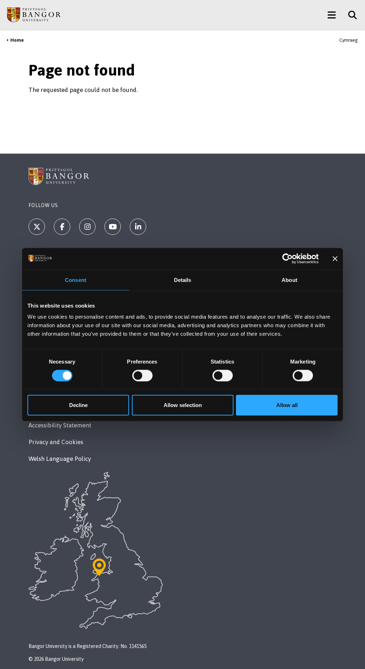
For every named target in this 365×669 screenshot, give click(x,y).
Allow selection (183, 405)
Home (17, 40)
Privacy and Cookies (56, 442)
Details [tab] (182, 280)
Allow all (287, 405)
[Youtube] (112, 226)
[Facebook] (62, 226)
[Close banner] (335, 258)
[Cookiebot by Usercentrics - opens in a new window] (287, 258)
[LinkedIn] (138, 226)
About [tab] (289, 280)
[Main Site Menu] (331, 15)
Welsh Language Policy (60, 458)
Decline (78, 405)
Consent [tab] (75, 280)
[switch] (142, 375)
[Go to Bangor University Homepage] (34, 14)
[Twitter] (37, 226)
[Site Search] (350, 15)
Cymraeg (348, 40)
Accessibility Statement (60, 425)
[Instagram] (87, 226)
